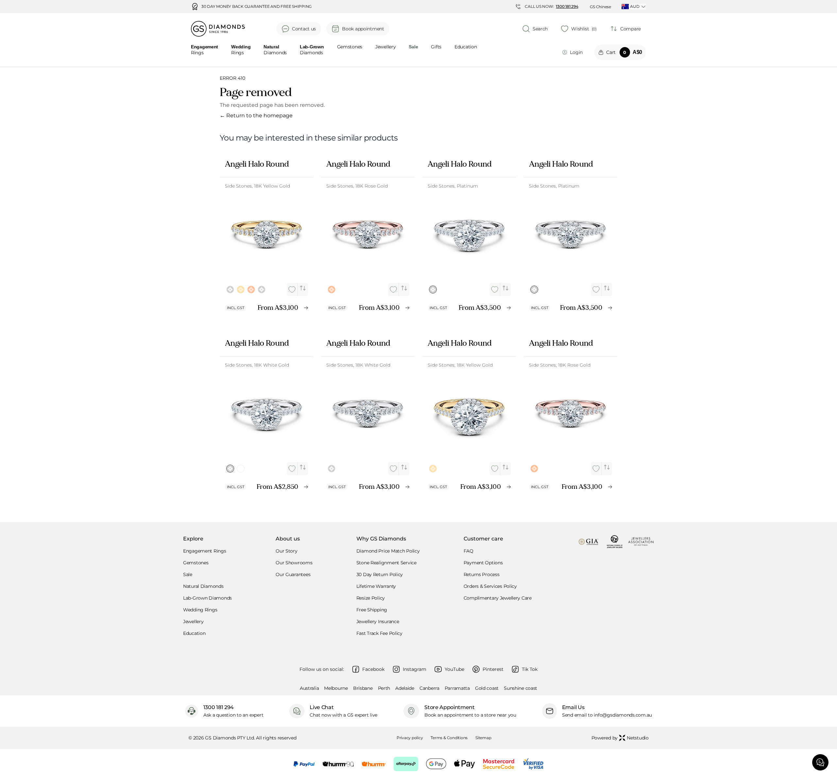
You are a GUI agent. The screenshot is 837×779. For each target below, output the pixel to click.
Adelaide (404, 688)
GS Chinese (600, 6)
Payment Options (483, 563)
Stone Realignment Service (386, 563)
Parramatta (457, 688)
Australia (309, 688)
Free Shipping (371, 610)
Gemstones (349, 47)
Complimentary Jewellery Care (498, 598)
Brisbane (363, 688)
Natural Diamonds (203, 586)
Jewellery (385, 47)
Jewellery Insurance (377, 621)
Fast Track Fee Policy (379, 633)
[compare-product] (303, 288)
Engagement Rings (204, 551)
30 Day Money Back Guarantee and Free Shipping (256, 6)
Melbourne (336, 688)
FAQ (468, 551)
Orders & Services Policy (490, 586)
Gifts (436, 47)
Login (576, 52)
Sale (187, 574)
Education (465, 47)
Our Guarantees (293, 574)
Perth (384, 688)
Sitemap (483, 737)
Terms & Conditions (449, 737)
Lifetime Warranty (376, 586)
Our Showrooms (294, 563)
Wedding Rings (200, 610)
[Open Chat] (820, 762)
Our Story (286, 551)
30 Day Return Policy (379, 574)
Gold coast (487, 688)
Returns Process (482, 574)
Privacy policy (410, 737)
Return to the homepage (256, 115)
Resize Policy (370, 598)
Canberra (429, 688)
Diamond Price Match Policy (388, 551)
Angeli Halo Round (257, 164)
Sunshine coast (520, 688)
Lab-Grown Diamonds (207, 598)
